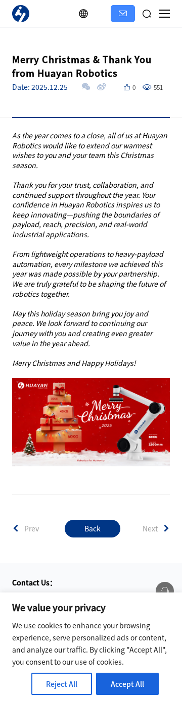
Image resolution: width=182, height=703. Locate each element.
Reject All (61, 684)
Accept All (127, 684)
